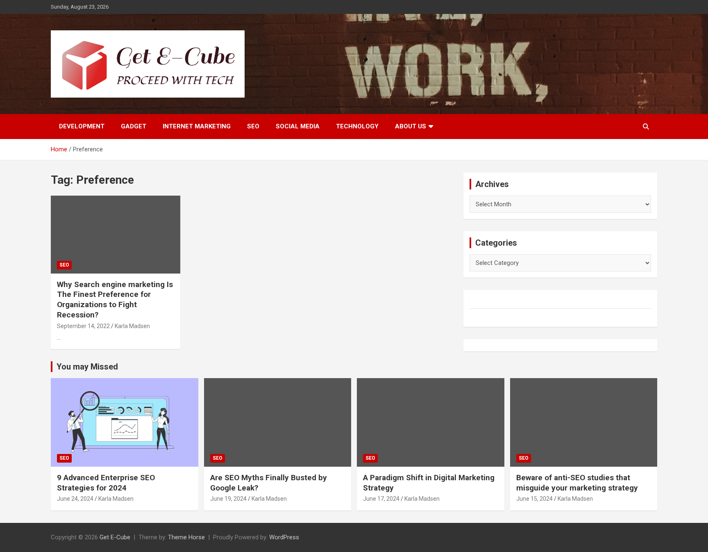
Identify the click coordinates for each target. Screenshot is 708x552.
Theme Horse (186, 537)
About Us (410, 126)
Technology (357, 126)
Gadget (133, 126)
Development (81, 126)
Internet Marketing (197, 126)
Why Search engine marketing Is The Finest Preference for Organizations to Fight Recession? (115, 299)
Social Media (298, 126)
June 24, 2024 (75, 498)
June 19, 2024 (228, 498)
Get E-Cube (115, 537)
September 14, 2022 (83, 326)
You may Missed (87, 367)
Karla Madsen (132, 326)
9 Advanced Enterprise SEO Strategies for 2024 (106, 483)
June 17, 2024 (381, 498)
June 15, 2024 (534, 498)
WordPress (284, 537)
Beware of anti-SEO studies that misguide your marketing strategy (577, 483)
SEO (253, 126)
